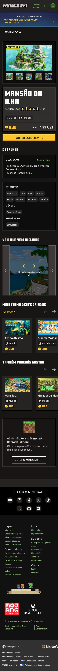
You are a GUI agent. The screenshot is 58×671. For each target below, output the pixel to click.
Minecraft (9, 530)
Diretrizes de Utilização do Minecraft (15, 627)
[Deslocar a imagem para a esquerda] (6, 270)
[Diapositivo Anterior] (45, 311)
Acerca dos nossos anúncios (32, 661)
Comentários (36, 549)
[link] (10, 500)
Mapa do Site (36, 553)
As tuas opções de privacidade (37, 665)
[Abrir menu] (53, 6)
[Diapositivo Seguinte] (54, 311)
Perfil (33, 569)
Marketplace (13, 31)
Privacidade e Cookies (11, 653)
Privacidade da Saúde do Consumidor (17, 657)
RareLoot (14, 109)
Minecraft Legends (12, 541)
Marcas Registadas (10, 661)
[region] (29, 270)
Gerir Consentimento (42, 627)
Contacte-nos (36, 560)
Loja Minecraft (37, 533)
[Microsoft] (50, 646)
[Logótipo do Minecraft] (15, 6)
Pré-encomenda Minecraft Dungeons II (21, 21)
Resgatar (35, 572)
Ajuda (33, 546)
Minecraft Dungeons (13, 537)
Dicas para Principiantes (41, 542)
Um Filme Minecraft (13, 574)
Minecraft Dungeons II (14, 533)
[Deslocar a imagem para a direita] (52, 270)
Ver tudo (8, 311)
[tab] (9, 76)
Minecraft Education (13, 544)
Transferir (35, 557)
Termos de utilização (44, 657)
